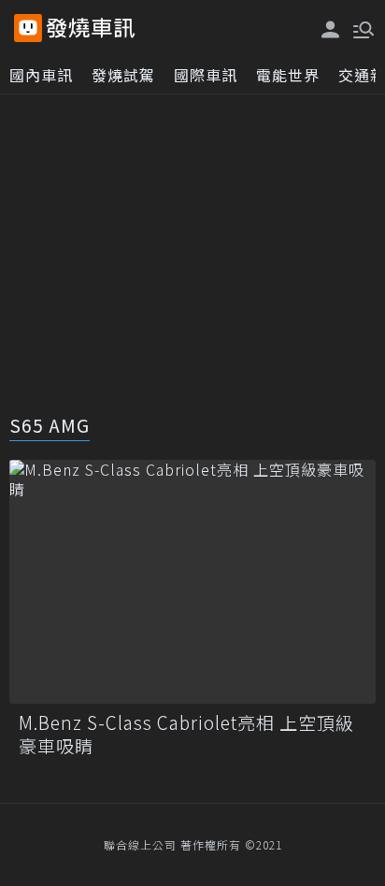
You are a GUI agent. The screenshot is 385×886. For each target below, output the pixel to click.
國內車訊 (41, 75)
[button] (362, 28)
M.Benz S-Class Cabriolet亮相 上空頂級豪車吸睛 (186, 734)
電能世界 (288, 75)
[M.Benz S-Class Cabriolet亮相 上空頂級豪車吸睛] (192, 582)
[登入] (331, 29)
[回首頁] (90, 28)
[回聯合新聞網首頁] (28, 28)
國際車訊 (205, 75)
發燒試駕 (123, 75)
